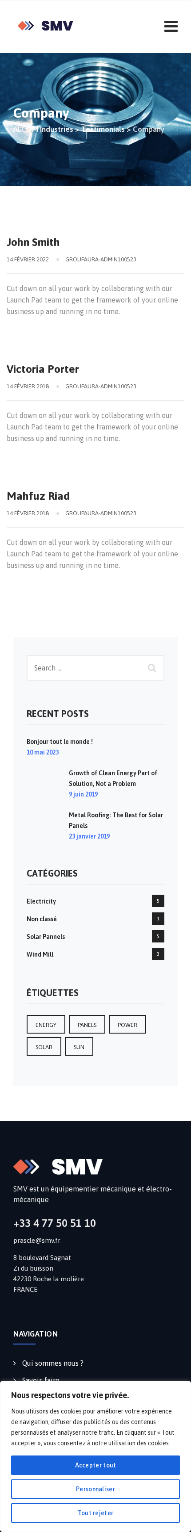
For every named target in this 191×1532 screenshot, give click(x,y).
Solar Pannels (46, 936)
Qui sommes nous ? (53, 1363)
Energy (46, 1025)
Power (127, 1025)
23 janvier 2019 (89, 836)
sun (79, 1047)
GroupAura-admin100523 (100, 259)
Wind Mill (40, 954)
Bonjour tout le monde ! (60, 741)
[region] (95, 1456)
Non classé (42, 919)
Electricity (41, 901)
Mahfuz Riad (38, 496)
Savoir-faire (41, 1380)
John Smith (33, 242)
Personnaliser (95, 1489)
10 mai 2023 (43, 752)
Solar (44, 1047)
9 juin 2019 (83, 794)
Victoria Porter (43, 369)
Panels (87, 1025)
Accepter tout (95, 1465)
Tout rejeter (96, 1513)
